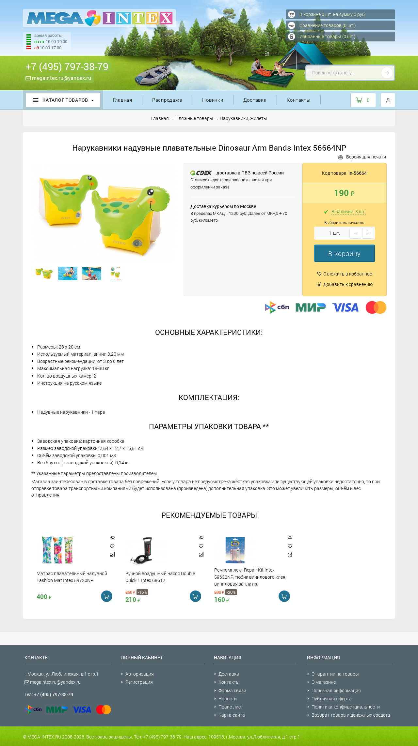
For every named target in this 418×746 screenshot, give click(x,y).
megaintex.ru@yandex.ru (61, 77)
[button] (344, 253)
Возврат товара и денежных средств (351, 715)
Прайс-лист (230, 707)
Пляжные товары (194, 118)
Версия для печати (366, 157)
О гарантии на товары (335, 674)
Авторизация (139, 674)
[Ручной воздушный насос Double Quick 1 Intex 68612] (158, 550)
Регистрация (139, 682)
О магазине (324, 682)
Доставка (255, 100)
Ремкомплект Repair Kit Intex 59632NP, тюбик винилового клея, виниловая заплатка (250, 577)
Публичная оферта (332, 698)
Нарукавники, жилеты (243, 118)
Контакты (299, 100)
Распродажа (167, 100)
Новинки (212, 100)
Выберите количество (344, 222)
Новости (227, 698)
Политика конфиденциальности (346, 707)
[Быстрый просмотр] (112, 538)
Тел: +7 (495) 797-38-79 (48, 694)
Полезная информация (336, 690)
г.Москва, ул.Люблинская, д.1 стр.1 (61, 674)
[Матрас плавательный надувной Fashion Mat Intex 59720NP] (70, 550)
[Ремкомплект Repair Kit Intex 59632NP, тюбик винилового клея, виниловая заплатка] (247, 550)
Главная (122, 100)
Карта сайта (231, 715)
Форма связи (232, 690)
